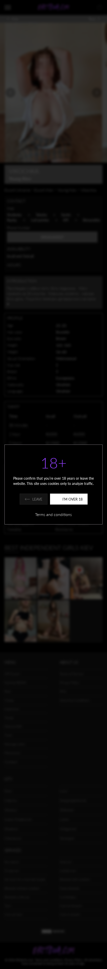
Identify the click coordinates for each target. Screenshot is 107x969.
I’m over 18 (72, 499)
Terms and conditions (53, 514)
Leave (37, 499)
